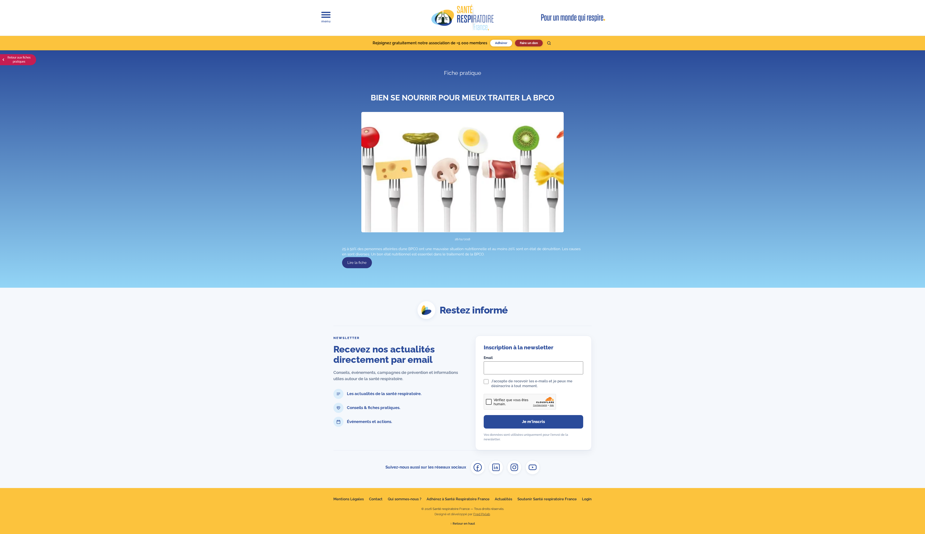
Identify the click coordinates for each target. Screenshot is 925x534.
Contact (376, 499)
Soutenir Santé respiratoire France (547, 499)
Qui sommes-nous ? (404, 499)
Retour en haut (462, 523)
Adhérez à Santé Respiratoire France (458, 499)
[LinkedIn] (496, 467)
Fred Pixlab (481, 514)
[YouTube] (532, 467)
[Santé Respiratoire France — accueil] (462, 18)
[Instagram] (514, 467)
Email (488, 357)
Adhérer (501, 43)
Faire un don (529, 43)
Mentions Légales (348, 499)
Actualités (503, 499)
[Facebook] (477, 467)
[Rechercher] (549, 43)
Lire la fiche (357, 262)
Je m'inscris (533, 421)
